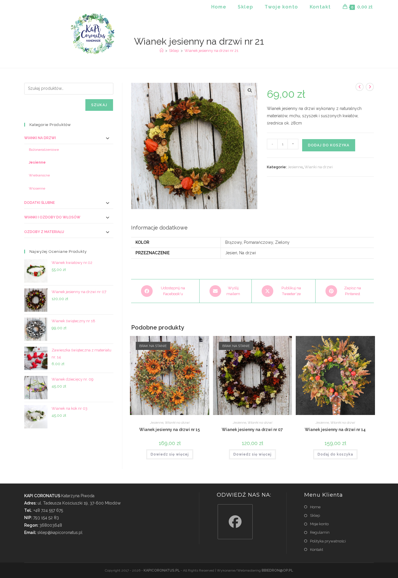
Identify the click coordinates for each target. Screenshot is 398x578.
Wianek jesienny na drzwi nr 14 (335, 429)
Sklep (315, 515)
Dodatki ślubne (39, 203)
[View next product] (370, 87)
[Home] (161, 50)
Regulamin (320, 532)
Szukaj (99, 105)
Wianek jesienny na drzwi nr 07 (252, 429)
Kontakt (316, 549)
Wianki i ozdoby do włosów (52, 217)
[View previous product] (359, 87)
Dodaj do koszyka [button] (335, 454)
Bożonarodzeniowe (44, 150)
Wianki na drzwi (318, 167)
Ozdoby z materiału (44, 232)
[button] (249, 90)
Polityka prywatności (328, 541)
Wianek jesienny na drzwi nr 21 (211, 50)
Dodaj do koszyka (328, 145)
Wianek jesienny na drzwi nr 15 (169, 429)
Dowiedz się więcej (170, 454)
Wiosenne (37, 188)
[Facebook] (235, 521)
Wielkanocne (39, 175)
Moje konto (319, 524)
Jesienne (295, 167)
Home (315, 507)
